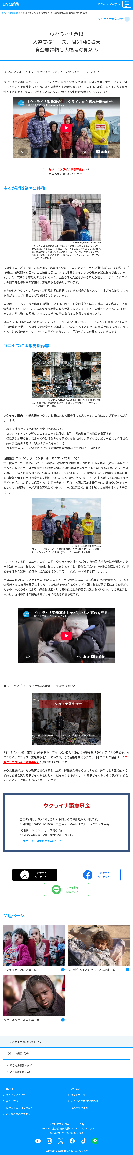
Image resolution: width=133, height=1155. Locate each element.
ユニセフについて (15, 1095)
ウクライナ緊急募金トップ (25, 1041)
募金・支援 (12, 1101)
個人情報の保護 (79, 1107)
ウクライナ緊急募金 (110, 19)
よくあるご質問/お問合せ (84, 1101)
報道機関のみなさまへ (17, 12)
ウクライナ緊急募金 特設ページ (42, 841)
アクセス (75, 1088)
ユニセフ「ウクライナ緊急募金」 (64, 169)
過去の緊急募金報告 (21, 1072)
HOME (3, 12)
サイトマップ (78, 1095)
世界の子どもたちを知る (19, 1107)
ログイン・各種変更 (109, 4)
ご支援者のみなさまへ (18, 1114)
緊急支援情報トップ (21, 1065)
